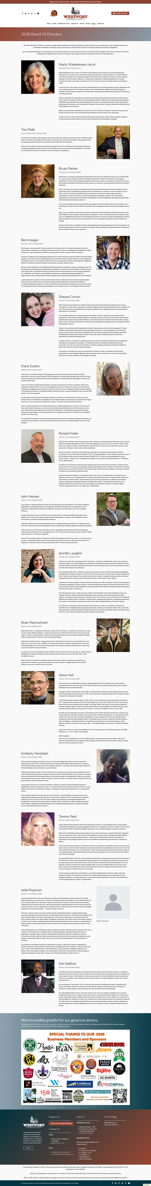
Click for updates (86, 1133)
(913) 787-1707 (59, 1143)
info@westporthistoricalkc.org (60, 1152)
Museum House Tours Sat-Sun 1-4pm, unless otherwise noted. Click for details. (75, 2)
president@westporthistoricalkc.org (62, 1154)
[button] (28, 1148)
